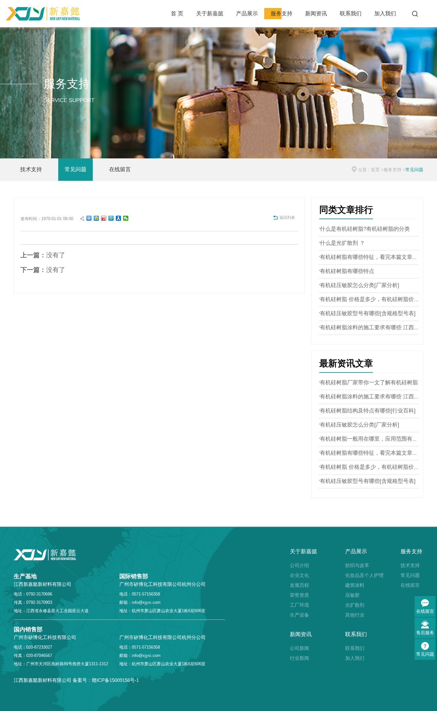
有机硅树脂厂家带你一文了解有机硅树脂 (369, 382)
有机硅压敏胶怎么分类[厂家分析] (359, 285)
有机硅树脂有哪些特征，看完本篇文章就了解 (374, 257)
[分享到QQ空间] (96, 218)
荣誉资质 (299, 595)
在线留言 (120, 169)
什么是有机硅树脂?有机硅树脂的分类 (365, 229)
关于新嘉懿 (209, 14)
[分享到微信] (126, 218)
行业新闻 (299, 658)
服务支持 (281, 14)
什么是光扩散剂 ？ (342, 243)
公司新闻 (299, 648)
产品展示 (247, 14)
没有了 (42, 255)
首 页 (177, 14)
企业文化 (299, 575)
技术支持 (31, 169)
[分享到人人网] (118, 218)
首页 (375, 169)
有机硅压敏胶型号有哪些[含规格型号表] (368, 313)
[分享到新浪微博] (104, 218)
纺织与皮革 (356, 565)
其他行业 (354, 615)
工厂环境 (299, 605)
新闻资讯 (316, 14)
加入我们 (385, 14)
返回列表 (287, 217)
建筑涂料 (354, 585)
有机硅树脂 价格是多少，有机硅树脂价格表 (372, 299)
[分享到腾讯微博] (111, 218)
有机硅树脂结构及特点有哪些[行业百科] (368, 411)
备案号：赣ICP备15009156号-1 (106, 680)
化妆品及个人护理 (356, 575)
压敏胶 (352, 595)
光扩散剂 (354, 605)
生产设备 (299, 615)
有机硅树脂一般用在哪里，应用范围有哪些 (371, 439)
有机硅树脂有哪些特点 (347, 271)
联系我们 (351, 14)
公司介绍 (299, 565)
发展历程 (299, 585)
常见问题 (75, 169)
